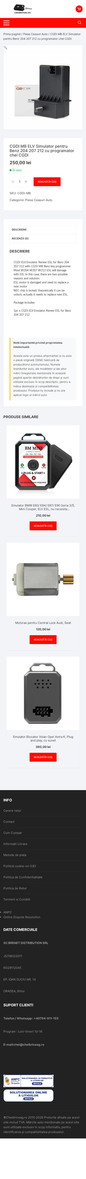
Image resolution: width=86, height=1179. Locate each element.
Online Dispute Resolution (21, 917)
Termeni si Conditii (16, 899)
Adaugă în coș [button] (43, 525)
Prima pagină (12, 34)
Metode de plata (14, 855)
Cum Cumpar (12, 833)
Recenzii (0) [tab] (20, 238)
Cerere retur (12, 810)
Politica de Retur (15, 888)
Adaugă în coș (47, 181)
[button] (5, 47)
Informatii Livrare (15, 844)
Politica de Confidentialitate (22, 877)
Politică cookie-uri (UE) (19, 866)
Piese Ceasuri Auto (35, 34)
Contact (8, 822)
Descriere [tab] (19, 229)
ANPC (7, 912)
